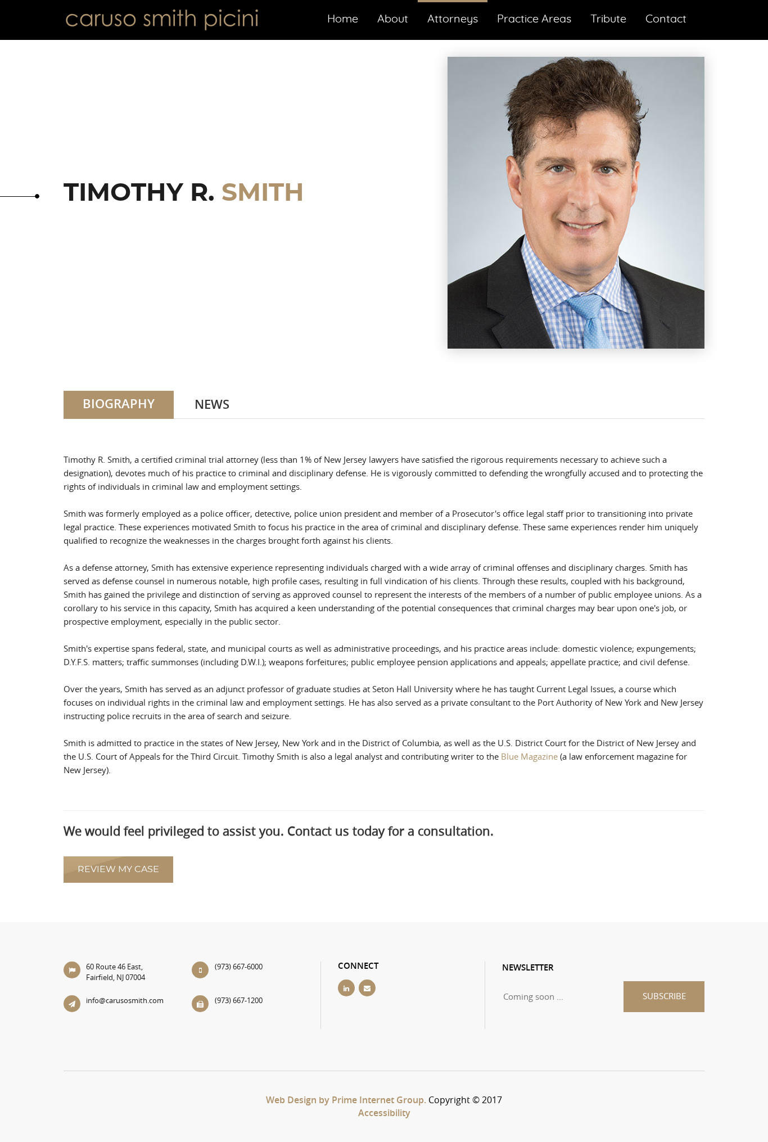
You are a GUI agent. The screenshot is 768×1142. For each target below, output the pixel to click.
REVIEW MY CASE (118, 869)
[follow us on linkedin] (347, 987)
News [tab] (212, 404)
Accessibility (384, 1113)
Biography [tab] (119, 403)
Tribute (608, 19)
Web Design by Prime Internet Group (345, 1100)
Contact (665, 19)
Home (342, 19)
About (392, 19)
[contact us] (368, 987)
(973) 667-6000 (239, 967)
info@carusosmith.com (125, 1000)
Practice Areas (534, 19)
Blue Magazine (529, 756)
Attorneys (452, 19)
